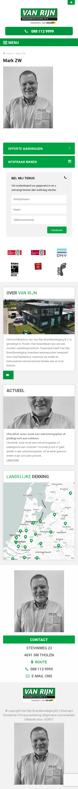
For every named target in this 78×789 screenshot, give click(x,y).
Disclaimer (10, 715)
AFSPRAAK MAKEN (22, 162)
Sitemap (66, 710)
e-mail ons (41, 676)
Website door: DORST (40, 719)
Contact (39, 640)
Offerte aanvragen (25, 149)
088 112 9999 (42, 31)
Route (40, 662)
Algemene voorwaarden (59, 715)
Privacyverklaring (30, 715)
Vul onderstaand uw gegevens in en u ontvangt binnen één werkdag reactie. (33, 187)
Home (9, 53)
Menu (13, 42)
